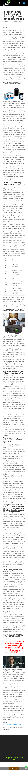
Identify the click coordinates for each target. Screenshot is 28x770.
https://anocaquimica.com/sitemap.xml (12, 724)
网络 (6, 21)
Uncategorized (18, 21)
